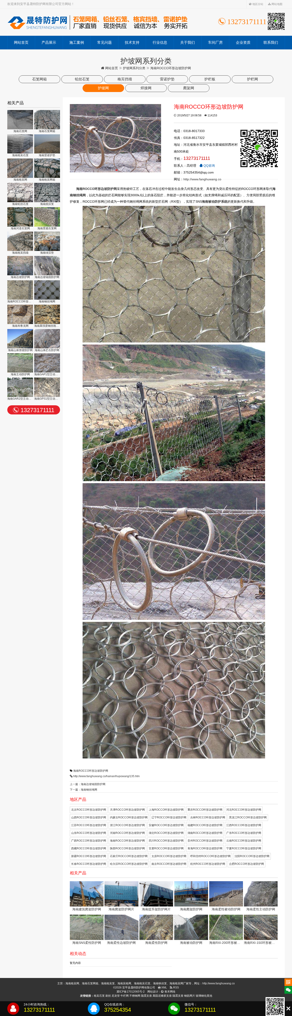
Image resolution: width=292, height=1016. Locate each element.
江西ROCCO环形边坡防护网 (243, 825)
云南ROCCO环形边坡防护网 (243, 840)
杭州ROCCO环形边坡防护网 (207, 863)
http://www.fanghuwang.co (202, 179)
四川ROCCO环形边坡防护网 (166, 840)
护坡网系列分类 (134, 68)
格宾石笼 (99, 995)
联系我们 (270, 42)
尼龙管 (116, 995)
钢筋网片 (189, 995)
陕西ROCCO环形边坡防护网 (127, 848)
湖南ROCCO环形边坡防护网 (205, 833)
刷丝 (108, 995)
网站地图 (276, 4)
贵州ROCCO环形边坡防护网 (205, 840)
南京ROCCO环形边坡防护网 (168, 863)
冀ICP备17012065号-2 (131, 991)
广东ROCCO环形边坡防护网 (243, 833)
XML (164, 987)
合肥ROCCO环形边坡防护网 (246, 863)
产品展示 (49, 42)
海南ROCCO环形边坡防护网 (90, 770)
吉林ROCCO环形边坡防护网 (207, 817)
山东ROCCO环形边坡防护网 (88, 833)
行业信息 (160, 42)
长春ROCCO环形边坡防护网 (88, 863)
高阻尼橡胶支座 (162, 995)
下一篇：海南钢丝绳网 (83, 789)
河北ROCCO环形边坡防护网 (243, 809)
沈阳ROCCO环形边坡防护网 (252, 856)
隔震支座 (146, 995)
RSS (175, 987)
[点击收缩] (288, 1008)
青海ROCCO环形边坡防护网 (205, 848)
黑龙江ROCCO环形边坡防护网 (248, 817)
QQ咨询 (209, 165)
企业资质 (243, 42)
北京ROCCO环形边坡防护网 (88, 809)
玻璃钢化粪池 (204, 995)
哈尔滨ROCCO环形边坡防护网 (129, 863)
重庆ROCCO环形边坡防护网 (205, 809)
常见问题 (104, 42)
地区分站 (257, 4)
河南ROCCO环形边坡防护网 (127, 833)
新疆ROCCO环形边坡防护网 (88, 856)
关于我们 (187, 42)
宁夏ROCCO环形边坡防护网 (243, 848)
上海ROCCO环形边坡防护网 (166, 809)
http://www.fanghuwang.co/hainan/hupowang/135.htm (106, 776)
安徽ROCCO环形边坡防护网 (166, 825)
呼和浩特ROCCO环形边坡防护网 (210, 856)
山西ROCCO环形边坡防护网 (88, 817)
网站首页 (21, 42)
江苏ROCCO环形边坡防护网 (88, 825)
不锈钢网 (134, 995)
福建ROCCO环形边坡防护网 (205, 825)
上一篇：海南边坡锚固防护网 (87, 784)
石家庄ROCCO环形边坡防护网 (129, 856)
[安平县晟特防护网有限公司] (97, 22)
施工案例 (76, 42)
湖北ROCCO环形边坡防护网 (166, 833)
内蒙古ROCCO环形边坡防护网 (129, 817)
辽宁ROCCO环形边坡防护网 (168, 817)
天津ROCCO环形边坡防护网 (127, 809)
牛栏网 (124, 995)
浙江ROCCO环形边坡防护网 (127, 825)
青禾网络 (169, 991)
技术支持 (132, 42)
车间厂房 (215, 42)
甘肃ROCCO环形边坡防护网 (166, 848)
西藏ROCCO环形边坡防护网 (88, 848)
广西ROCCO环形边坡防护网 (88, 840)
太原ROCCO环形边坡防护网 (168, 856)
